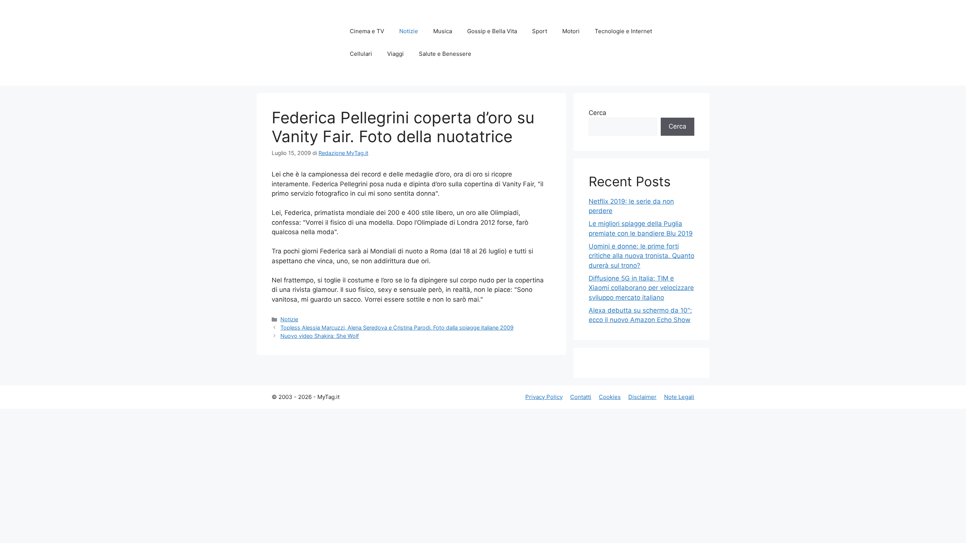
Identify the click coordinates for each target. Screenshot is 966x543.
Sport (539, 31)
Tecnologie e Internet (623, 31)
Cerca (597, 113)
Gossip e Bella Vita (492, 31)
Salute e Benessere (445, 53)
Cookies (610, 396)
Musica (442, 31)
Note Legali (679, 396)
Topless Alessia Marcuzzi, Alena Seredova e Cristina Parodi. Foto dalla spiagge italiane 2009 (397, 327)
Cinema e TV (367, 31)
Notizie (408, 31)
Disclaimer (642, 396)
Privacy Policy (544, 396)
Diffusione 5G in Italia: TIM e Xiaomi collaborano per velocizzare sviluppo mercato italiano (641, 288)
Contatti (580, 396)
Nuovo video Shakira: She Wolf (319, 336)
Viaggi (395, 53)
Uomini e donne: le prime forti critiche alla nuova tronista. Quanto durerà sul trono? (641, 255)
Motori (571, 31)
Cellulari (361, 53)
